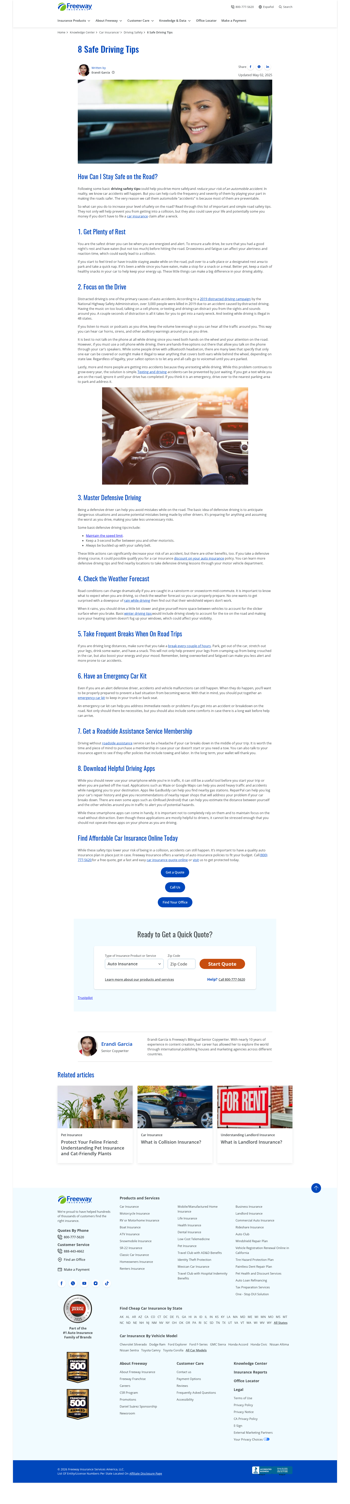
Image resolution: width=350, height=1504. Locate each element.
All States (280, 1323)
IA (195, 1317)
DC (165, 1317)
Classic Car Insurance (134, 1255)
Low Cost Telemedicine (194, 1239)
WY (269, 1323)
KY (222, 1317)
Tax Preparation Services (253, 1287)
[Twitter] (259, 66)
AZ (140, 1317)
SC (205, 1323)
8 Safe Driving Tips (160, 32)
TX (224, 1323)
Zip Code (174, 956)
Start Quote (222, 963)
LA (228, 1317)
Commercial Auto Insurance (255, 1220)
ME (250, 1317)
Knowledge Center (82, 32)
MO (270, 1317)
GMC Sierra (218, 1344)
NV (161, 1323)
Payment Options (189, 1379)
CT (159, 1317)
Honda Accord (238, 1344)
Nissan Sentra (129, 1350)
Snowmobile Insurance (136, 1241)
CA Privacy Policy (246, 1419)
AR (134, 1317)
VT (242, 1323)
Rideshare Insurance (250, 1227)
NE (135, 1323)
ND (128, 1323)
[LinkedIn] (267, 66)
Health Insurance (189, 1225)
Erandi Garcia (101, 72)
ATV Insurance (130, 1234)
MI (256, 1317)
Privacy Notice (244, 1412)
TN (218, 1323)
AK (122, 1317)
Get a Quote (175, 872)
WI (255, 1323)
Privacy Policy (243, 1405)
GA (184, 1317)
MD (242, 1317)
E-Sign (238, 1426)
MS (278, 1317)
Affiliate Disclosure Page (145, 1473)
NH (141, 1323)
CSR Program (129, 1393)
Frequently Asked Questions (196, 1393)
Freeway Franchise (133, 1379)
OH (174, 1323)
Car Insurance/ (109, 32)
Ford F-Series (198, 1344)
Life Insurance (187, 1218)
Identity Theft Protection (194, 1260)
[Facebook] (250, 66)
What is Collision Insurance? (171, 1142)
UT (230, 1323)
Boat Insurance (130, 1227)
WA (248, 1323)
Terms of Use (243, 1398)
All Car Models (196, 1350)
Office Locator (246, 1380)
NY (168, 1323)
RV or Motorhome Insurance (139, 1220)
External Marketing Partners (253, 1432)
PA (194, 1323)
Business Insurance (249, 1206)
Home (61, 32)
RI (200, 1323)
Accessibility (185, 1399)
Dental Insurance (189, 1232)
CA (146, 1317)
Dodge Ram (157, 1344)
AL (128, 1317)
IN (211, 1317)
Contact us (184, 1372)
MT (285, 1317)
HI (190, 1317)
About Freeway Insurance (137, 1372)
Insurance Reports (250, 1372)
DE (172, 1317)
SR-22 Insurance (131, 1248)
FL (177, 1317)
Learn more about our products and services (139, 979)
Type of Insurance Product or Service (130, 956)
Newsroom (127, 1413)
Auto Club (242, 1234)
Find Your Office (175, 902)
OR (188, 1323)
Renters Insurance (132, 1268)
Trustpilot (85, 998)
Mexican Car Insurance (193, 1266)
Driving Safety (133, 32)
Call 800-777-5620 (232, 979)
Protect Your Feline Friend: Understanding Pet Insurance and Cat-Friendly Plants (92, 1147)
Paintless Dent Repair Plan (254, 1266)
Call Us (175, 887)
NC (122, 1323)
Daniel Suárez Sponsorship (138, 1406)
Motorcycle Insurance (135, 1213)
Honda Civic (259, 1344)
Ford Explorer (177, 1344)
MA (235, 1317)
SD (211, 1323)
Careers (125, 1386)
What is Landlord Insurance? (251, 1142)
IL (206, 1317)
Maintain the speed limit (104, 535)
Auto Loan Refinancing (251, 1280)
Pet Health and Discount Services (258, 1273)
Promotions (128, 1399)
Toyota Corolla (173, 1350)
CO (153, 1317)
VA (236, 1323)
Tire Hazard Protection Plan (255, 1260)
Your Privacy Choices (249, 1439)
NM (154, 1323)
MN (263, 1317)
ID (200, 1317)
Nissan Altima (279, 1344)
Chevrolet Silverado (133, 1344)
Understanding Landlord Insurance (248, 1135)
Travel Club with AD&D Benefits (200, 1253)
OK (181, 1323)
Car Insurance (151, 1135)
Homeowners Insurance (136, 1262)
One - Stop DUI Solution (252, 1294)
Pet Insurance (71, 1135)
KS (217, 1317)
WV (262, 1323)
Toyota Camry (151, 1350)
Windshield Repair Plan (252, 1241)
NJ (147, 1323)
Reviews (182, 1386)
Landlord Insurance (249, 1213)
